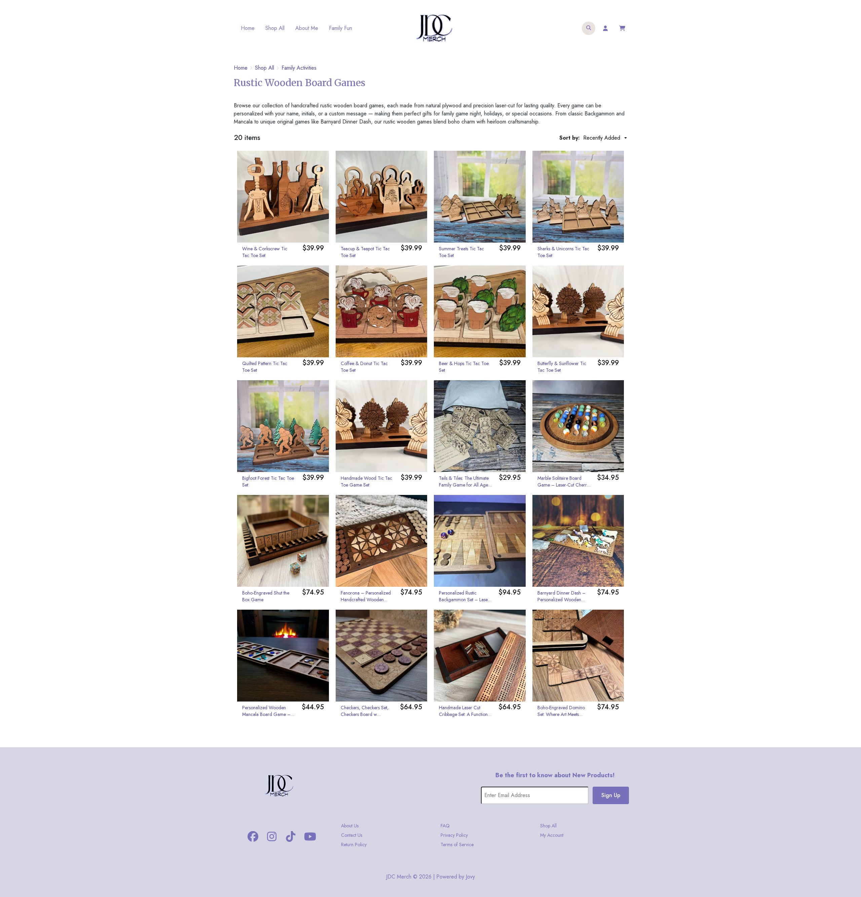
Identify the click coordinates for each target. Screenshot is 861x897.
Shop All (275, 28)
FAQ (445, 825)
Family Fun (340, 28)
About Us (350, 825)
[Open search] (588, 28)
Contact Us (351, 835)
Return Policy (354, 844)
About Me (306, 28)
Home (248, 28)
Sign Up (610, 795)
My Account (551, 835)
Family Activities (299, 68)
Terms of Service (457, 844)
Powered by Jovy (455, 877)
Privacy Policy (454, 835)
